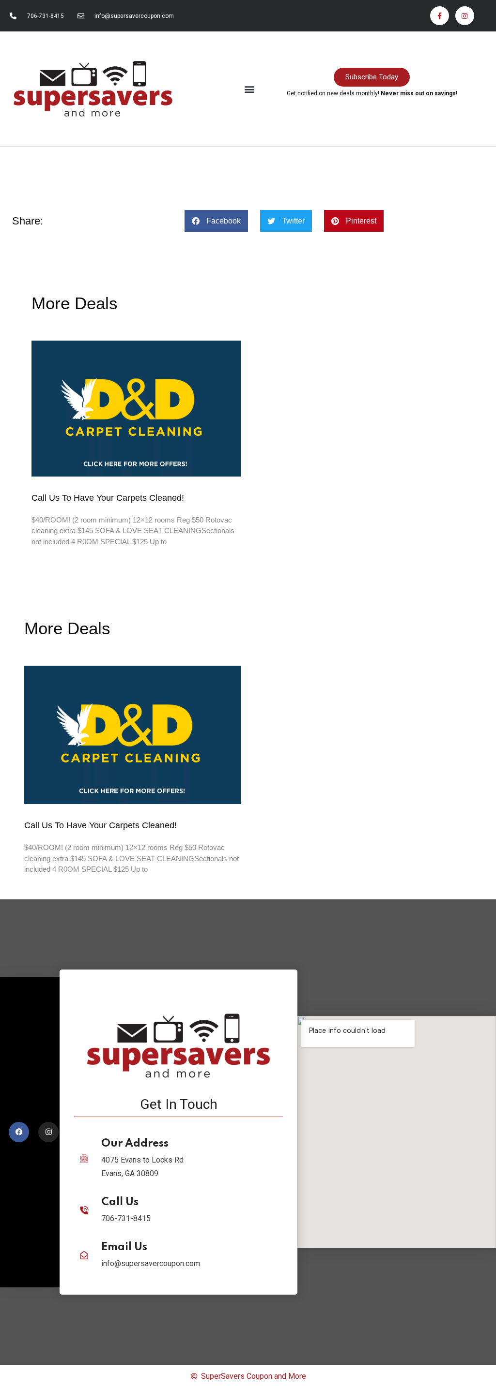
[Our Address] (84, 1158)
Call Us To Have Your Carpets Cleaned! (107, 498)
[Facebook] (19, 1132)
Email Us (124, 1247)
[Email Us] (84, 1255)
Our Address (135, 1143)
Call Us (120, 1202)
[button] (250, 89)
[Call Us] (84, 1210)
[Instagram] (464, 15)
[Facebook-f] (439, 15)
